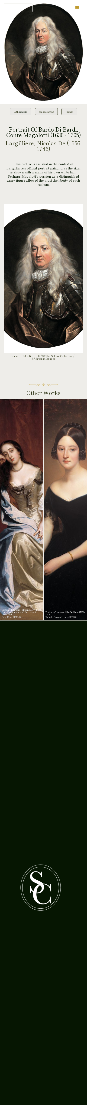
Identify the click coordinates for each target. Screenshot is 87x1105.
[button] (77, 8)
